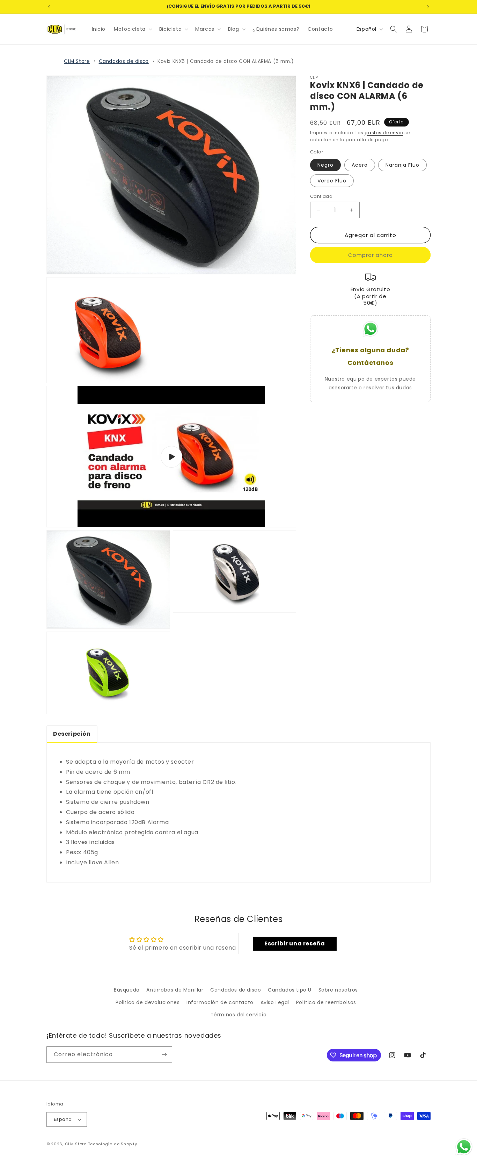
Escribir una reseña (294, 943)
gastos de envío (384, 132)
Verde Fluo (331, 180)
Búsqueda (127, 989)
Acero (360, 164)
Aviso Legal (274, 1002)
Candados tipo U (289, 989)
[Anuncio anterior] (49, 6)
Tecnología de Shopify (112, 1144)
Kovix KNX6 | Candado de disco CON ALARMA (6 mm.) (225, 61)
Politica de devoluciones (147, 1002)
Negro (325, 164)
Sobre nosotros (338, 989)
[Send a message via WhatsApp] (464, 1147)
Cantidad (321, 196)
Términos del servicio (239, 1014)
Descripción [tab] (72, 734)
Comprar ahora (370, 255)
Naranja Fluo (402, 164)
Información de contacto (220, 1002)
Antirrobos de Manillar (174, 989)
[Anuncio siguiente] (428, 6)
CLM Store (77, 61)
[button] (132, 29)
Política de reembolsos (326, 1002)
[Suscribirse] (164, 1054)
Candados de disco (124, 61)
